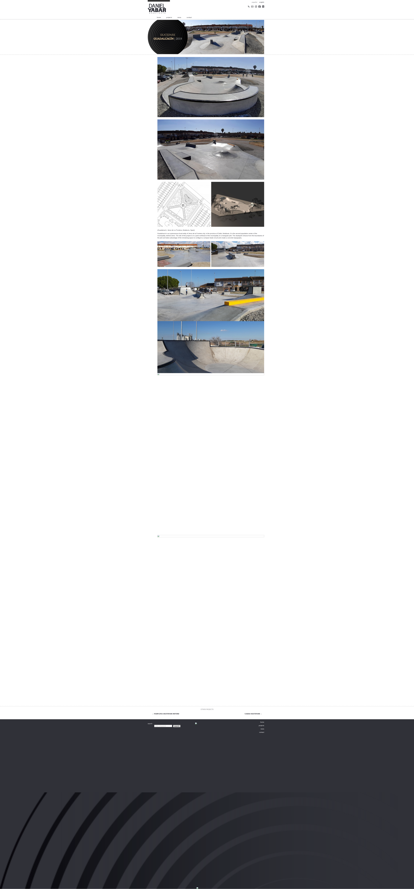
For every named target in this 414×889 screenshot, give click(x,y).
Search (150, 726)
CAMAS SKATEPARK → (253, 714)
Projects (169, 17)
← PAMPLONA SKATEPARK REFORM (165, 714)
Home (159, 17)
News (179, 17)
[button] (176, 726)
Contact (189, 17)
